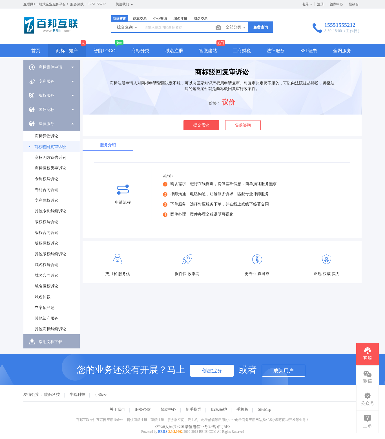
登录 (305, 4)
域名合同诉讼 (46, 275)
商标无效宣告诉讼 (50, 157)
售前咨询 (243, 125)
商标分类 (140, 50)
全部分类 (233, 27)
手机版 (242, 409)
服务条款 (143, 409)
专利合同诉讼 (46, 190)
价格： (215, 103)
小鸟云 (101, 394)
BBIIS (162, 432)
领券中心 (336, 4)
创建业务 (212, 371)
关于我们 (117, 409)
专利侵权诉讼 (46, 200)
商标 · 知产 (67, 50)
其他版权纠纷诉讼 (50, 254)
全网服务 (342, 50)
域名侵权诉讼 (46, 286)
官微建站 (208, 50)
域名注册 (174, 50)
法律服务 (276, 50)
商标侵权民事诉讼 (50, 168)
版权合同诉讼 (46, 233)
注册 (320, 4)
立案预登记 (44, 308)
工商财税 (242, 50)
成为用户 (283, 371)
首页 (35, 50)
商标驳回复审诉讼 (50, 147)
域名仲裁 (42, 297)
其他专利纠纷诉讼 (50, 211)
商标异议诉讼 (46, 136)
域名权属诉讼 (46, 265)
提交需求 (201, 125)
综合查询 (125, 27)
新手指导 (194, 409)
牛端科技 (77, 394)
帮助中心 (168, 409)
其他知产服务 (46, 318)
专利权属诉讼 (46, 179)
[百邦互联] (50, 32)
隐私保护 (219, 409)
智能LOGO (105, 50)
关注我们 (123, 4)
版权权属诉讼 (46, 222)
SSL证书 (308, 50)
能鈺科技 (52, 394)
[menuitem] (51, 67)
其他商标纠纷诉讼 (50, 329)
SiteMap (264, 409)
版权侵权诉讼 (46, 243)
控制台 (354, 4)
